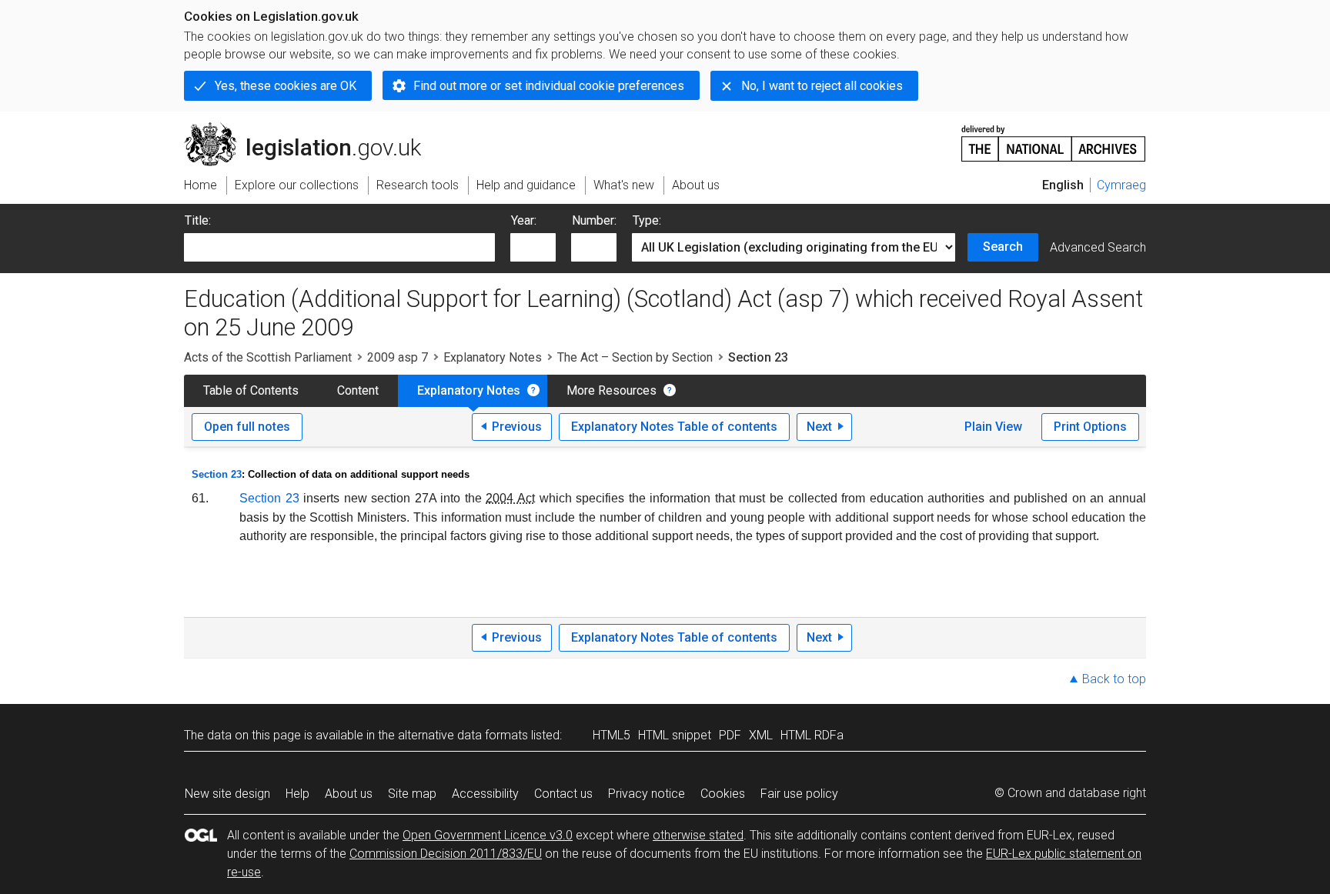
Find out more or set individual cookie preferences (548, 85)
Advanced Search (1098, 247)
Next (819, 426)
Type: (647, 220)
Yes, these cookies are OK (285, 85)
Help (297, 793)
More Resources (611, 390)
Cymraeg (1121, 185)
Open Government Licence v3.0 (488, 835)
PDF (730, 735)
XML (761, 735)
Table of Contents (251, 390)
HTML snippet (674, 735)
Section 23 (217, 474)
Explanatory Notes (492, 357)
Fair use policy (799, 793)
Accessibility (485, 793)
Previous (517, 426)
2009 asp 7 (397, 357)
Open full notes (247, 426)
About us (349, 793)
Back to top (1114, 679)
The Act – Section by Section (635, 357)
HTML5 (611, 735)
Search (1003, 246)
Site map (412, 793)
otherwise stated (698, 835)
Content (358, 390)
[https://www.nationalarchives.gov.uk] (1053, 137)
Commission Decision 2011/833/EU (445, 853)
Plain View (993, 426)
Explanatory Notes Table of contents (674, 426)
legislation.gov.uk (311, 128)
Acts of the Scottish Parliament (268, 357)
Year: (523, 220)
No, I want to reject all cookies (822, 85)
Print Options (1090, 426)
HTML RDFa (812, 735)
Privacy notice (646, 793)
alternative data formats (463, 735)
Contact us (563, 793)
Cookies (722, 793)
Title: (198, 220)
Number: (594, 220)
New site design (227, 793)
